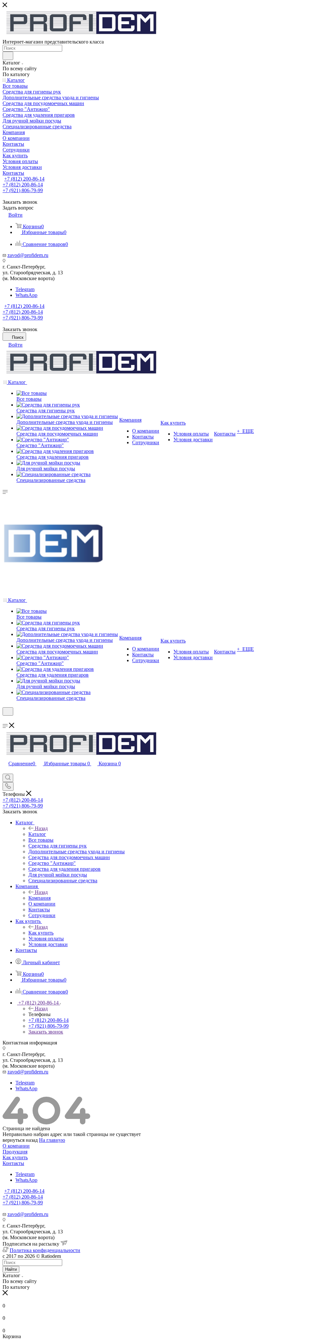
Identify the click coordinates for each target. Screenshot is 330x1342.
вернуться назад (20, 1140)
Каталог (37, 834)
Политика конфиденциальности (45, 1250)
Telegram (24, 289)
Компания (39, 898)
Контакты (13, 1163)
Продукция (15, 1151)
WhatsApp (26, 295)
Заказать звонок (45, 1031)
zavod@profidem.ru (27, 255)
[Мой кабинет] (5, 719)
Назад (41, 828)
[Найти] (8, 56)
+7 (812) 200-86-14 (24, 178)
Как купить (40, 932)
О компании (16, 1146)
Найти (11, 1269)
